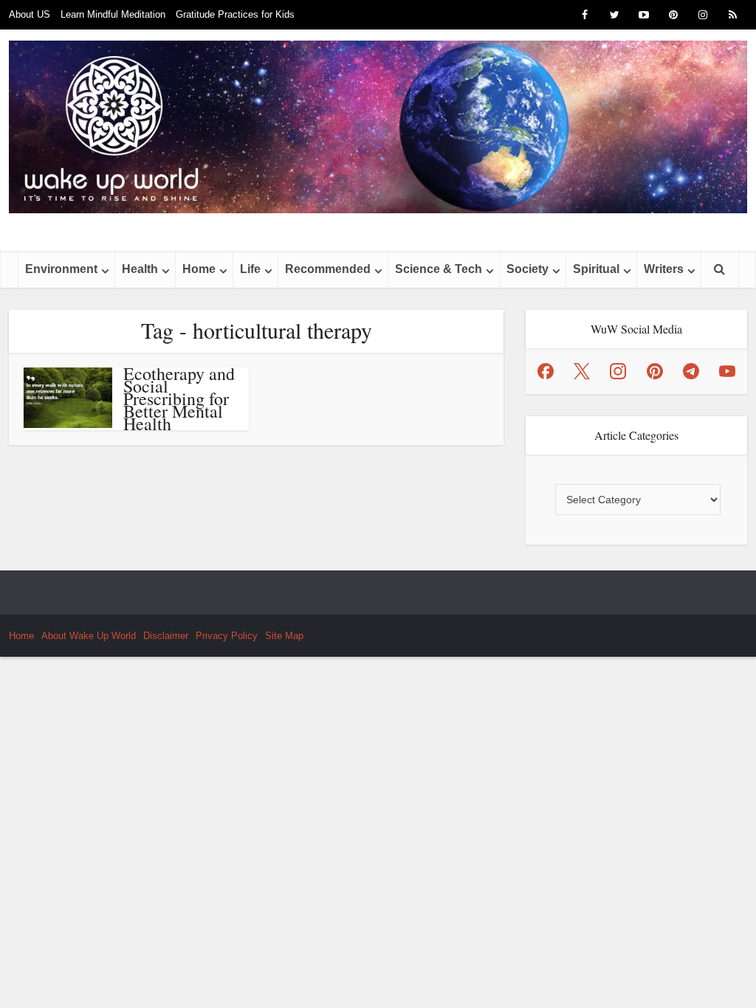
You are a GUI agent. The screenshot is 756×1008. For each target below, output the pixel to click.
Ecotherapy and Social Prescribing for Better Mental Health (179, 398)
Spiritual (596, 269)
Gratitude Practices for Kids (235, 14)
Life (250, 269)
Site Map (284, 635)
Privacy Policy (227, 635)
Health (140, 269)
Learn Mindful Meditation (113, 14)
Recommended (328, 269)
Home (199, 269)
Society (527, 269)
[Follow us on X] (582, 371)
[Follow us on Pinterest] (655, 371)
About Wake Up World (88, 635)
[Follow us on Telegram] (691, 371)
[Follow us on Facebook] (545, 371)
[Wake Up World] (378, 127)
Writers (664, 269)
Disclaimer (165, 635)
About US (29, 14)
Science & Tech (438, 269)
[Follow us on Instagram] (618, 371)
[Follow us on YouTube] (727, 371)
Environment (61, 269)
